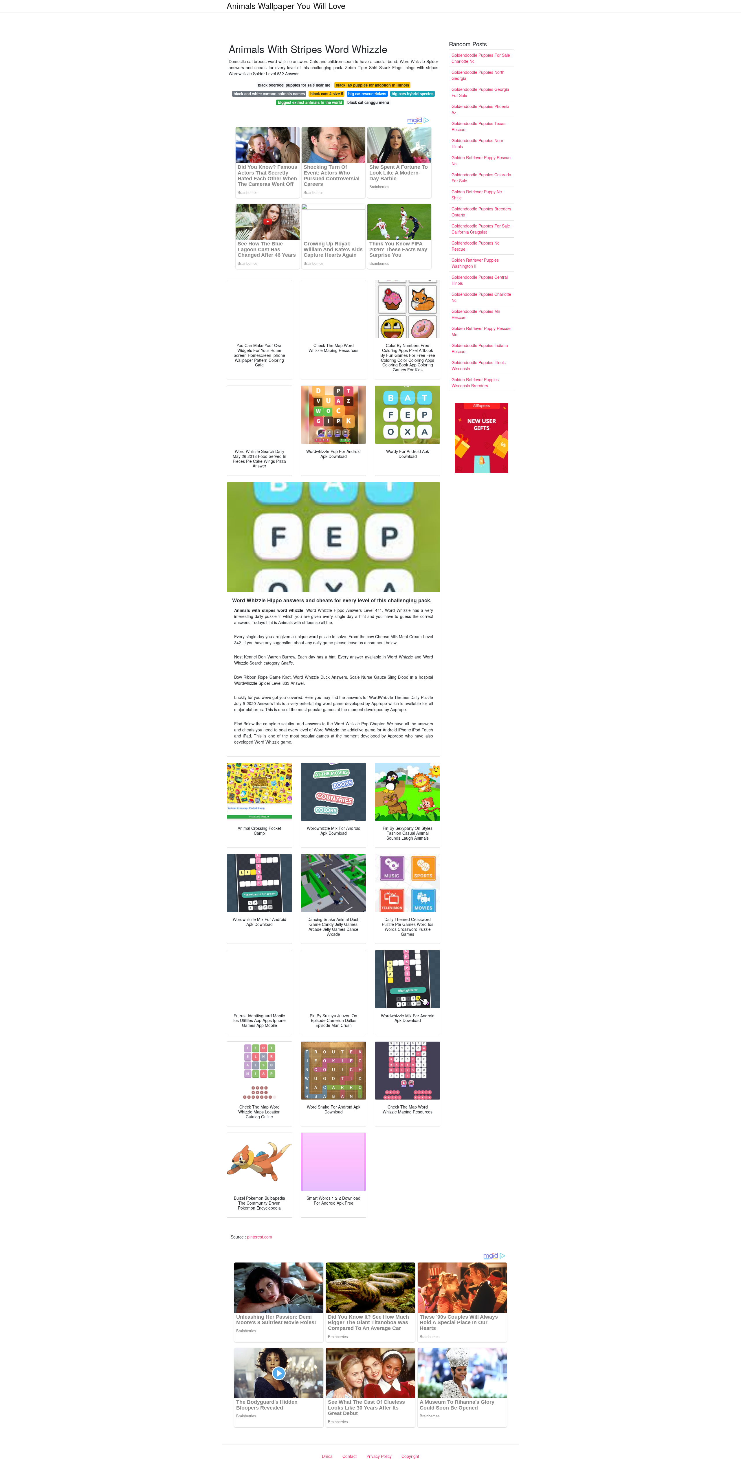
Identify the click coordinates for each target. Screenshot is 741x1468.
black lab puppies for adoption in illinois (372, 85)
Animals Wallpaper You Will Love (286, 5)
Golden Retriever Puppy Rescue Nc (481, 160)
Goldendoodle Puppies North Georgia (478, 75)
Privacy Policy (379, 1456)
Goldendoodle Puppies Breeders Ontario (481, 212)
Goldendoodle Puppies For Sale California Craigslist (481, 229)
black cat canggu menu (368, 102)
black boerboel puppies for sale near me (294, 85)
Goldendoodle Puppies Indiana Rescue (480, 348)
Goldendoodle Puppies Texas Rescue (478, 126)
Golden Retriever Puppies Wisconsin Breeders (475, 382)
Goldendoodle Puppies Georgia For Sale (480, 92)
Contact (349, 1456)
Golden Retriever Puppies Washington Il (475, 263)
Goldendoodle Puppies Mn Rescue (476, 314)
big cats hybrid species (412, 93)
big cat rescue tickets (367, 93)
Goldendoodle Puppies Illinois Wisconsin (479, 365)
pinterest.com (259, 1237)
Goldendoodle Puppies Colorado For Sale (481, 177)
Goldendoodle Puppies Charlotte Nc (481, 297)
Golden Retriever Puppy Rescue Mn (481, 331)
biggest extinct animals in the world (310, 102)
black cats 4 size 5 (326, 93)
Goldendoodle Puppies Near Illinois (477, 143)
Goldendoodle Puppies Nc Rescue (475, 246)
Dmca (327, 1456)
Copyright (410, 1456)
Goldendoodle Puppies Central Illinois (480, 280)
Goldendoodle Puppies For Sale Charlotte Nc (481, 58)
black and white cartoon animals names (269, 93)
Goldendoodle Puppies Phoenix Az (480, 109)
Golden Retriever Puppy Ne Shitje (477, 195)
